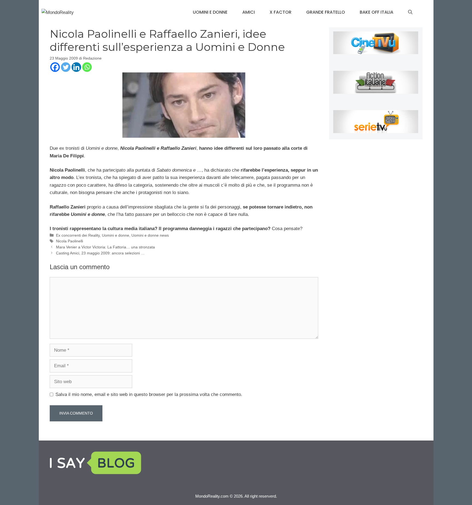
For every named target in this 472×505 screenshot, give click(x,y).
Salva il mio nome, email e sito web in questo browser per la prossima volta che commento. (148, 394)
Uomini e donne (210, 12)
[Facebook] (55, 67)
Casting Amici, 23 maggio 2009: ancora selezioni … (100, 253)
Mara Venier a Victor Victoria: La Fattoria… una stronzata (105, 247)
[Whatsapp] (87, 67)
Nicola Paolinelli (69, 241)
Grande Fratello (325, 12)
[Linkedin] (76, 67)
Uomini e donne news (150, 235)
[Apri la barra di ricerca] (410, 12)
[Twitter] (65, 67)
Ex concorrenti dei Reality (78, 235)
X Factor (280, 12)
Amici (248, 12)
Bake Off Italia (376, 12)
